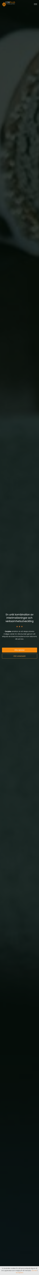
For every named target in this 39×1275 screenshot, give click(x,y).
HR (16, 639)
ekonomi (33, 636)
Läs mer (34, 1271)
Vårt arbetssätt (19, 656)
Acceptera (19, 1273)
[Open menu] (35, 4)
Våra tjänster (19, 650)
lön (22, 639)
